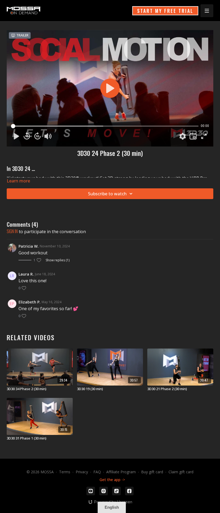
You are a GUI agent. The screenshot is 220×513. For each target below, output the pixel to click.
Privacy (82, 471)
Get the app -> (112, 479)
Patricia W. (29, 246)
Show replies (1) (57, 260)
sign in (12, 231)
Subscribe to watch (107, 194)
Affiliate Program (121, 471)
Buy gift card (152, 471)
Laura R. (26, 274)
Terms (64, 471)
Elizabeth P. (30, 302)
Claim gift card (180, 471)
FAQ (97, 471)
